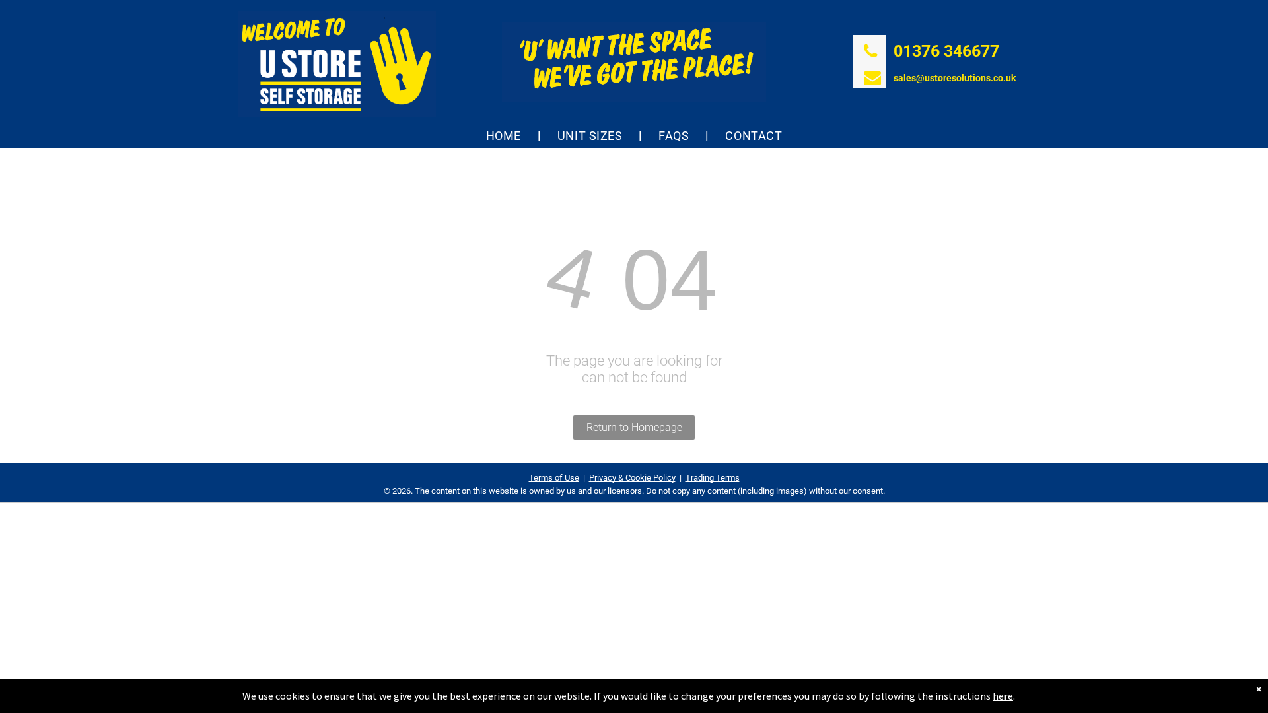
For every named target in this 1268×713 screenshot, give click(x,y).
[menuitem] (505, 136)
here (1003, 695)
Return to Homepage (634, 427)
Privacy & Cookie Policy (632, 478)
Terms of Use (554, 478)
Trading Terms (713, 478)
